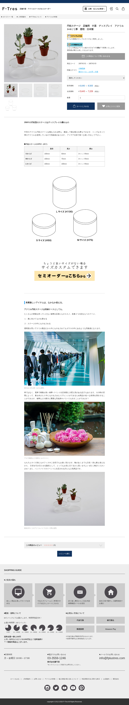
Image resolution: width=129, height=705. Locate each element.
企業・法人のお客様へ (96, 9)
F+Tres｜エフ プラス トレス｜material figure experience (10, 8)
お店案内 (106, 679)
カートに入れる (82, 106)
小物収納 (81, 68)
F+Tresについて (36, 17)
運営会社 (116, 679)
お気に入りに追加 (113, 106)
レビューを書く (64, 554)
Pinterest (82, 688)
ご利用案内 (22, 17)
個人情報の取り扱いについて (68, 679)
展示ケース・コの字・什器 (88, 72)
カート (123, 10)
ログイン (111, 10)
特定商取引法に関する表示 (91, 679)
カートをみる (14, 679)
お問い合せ (37, 679)
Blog (64, 688)
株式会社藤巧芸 (53, 662)
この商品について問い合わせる (97, 56)
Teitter (56, 688)
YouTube (73, 688)
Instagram (47, 688)
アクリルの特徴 (52, 17)
